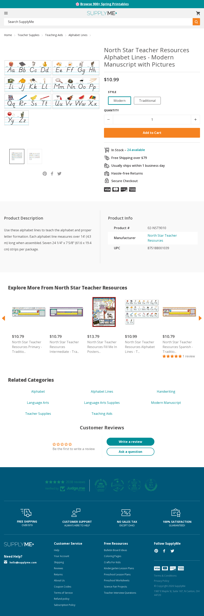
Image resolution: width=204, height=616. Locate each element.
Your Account (61, 556)
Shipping (59, 562)
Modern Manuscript (166, 402)
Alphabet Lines (78, 35)
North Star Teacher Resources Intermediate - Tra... (64, 347)
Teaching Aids (54, 35)
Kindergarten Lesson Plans (119, 568)
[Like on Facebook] (52, 173)
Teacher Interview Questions (120, 592)
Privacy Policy (161, 581)
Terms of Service (63, 592)
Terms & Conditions (165, 575)
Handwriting (166, 391)
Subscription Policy (64, 605)
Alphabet (38, 391)
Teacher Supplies (28, 35)
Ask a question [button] (130, 451)
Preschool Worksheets (116, 580)
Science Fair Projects (115, 586)
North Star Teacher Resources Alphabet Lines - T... (140, 347)
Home (8, 35)
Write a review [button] (130, 441)
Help (56, 550)
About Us (59, 580)
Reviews (58, 568)
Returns (58, 574)
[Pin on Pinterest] (44, 173)
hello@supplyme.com (23, 562)
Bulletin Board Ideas (115, 550)
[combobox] (98, 22)
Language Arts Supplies (102, 402)
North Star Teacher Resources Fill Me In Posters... (102, 347)
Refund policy (61, 598)
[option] (16, 156)
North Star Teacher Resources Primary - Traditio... (27, 347)
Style (112, 92)
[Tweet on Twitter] (59, 173)
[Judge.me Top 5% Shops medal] (151, 485)
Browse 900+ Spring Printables (104, 4)
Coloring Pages (112, 556)
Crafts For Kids (112, 562)
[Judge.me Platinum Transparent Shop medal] (117, 485)
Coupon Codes (62, 586)
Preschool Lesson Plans (117, 574)
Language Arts (38, 402)
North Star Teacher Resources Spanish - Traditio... (178, 347)
